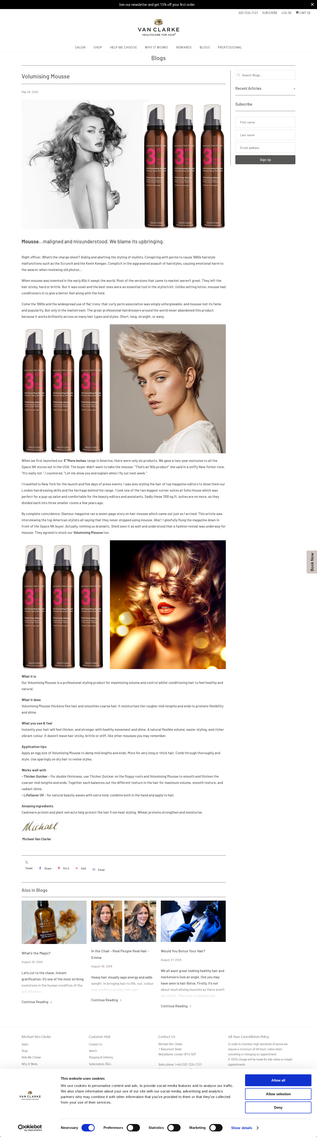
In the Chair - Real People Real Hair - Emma (120, 954)
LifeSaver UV (34, 795)
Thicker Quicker (36, 776)
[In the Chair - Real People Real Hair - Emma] (123, 921)
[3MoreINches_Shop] (40, 833)
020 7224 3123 (248, 13)
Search (93, 1051)
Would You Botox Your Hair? (183, 951)
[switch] (133, 1127)
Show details (241, 1128)
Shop (25, 1051)
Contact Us (95, 1044)
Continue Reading (35, 1002)
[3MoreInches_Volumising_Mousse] (124, 454)
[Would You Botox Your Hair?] (193, 921)
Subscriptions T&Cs (100, 1064)
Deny (278, 1107)
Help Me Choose (31, 1057)
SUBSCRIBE (269, 13)
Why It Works (30, 1064)
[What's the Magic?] (54, 922)
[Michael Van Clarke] (158, 29)
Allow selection (278, 1094)
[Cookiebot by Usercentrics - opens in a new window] (30, 1127)
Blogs (158, 57)
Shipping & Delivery (101, 1057)
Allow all (278, 1080)
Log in (286, 13)
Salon (25, 1044)
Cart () (305, 13)
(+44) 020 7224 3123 (188, 1064)
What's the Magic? (36, 953)
